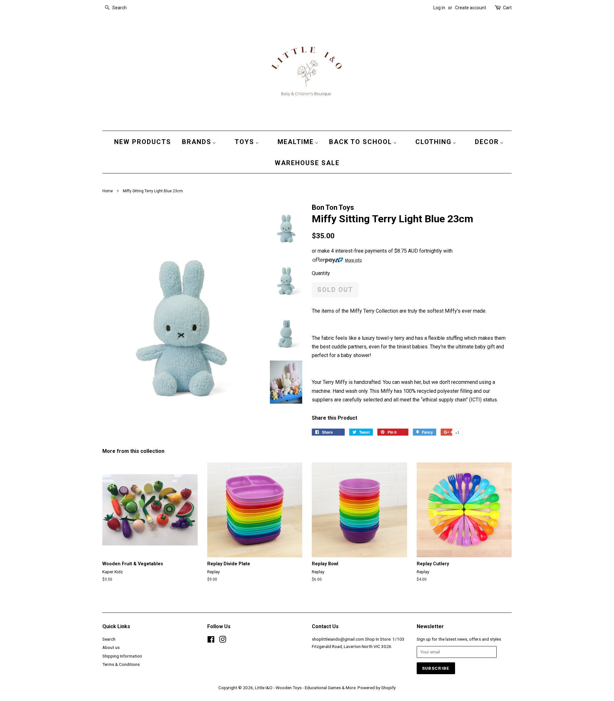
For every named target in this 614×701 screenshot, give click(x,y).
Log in (439, 7)
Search (108, 639)
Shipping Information (122, 656)
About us (111, 647)
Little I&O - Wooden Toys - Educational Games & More (305, 687)
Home (107, 191)
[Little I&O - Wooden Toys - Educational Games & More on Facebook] (211, 640)
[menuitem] (141, 141)
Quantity (321, 273)
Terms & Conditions (121, 664)
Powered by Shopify (377, 687)
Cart (507, 7)
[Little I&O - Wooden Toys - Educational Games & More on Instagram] (222, 640)
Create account (470, 7)
